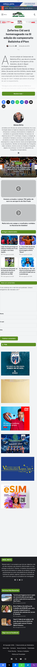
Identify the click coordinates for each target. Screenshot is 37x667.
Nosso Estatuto (21, 648)
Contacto (13, 648)
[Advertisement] (18, 535)
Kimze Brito (12, 46)
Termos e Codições (23, 651)
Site (1, 330)
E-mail (2, 321)
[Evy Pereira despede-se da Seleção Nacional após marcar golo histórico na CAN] (9, 262)
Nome (2, 313)
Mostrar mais (18, 93)
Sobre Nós (6, 648)
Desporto (18, 27)
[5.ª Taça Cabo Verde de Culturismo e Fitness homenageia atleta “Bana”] (27, 240)
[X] (17, 580)
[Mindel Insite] (18, 14)
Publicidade (31, 648)
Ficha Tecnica (12, 651)
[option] (18, 167)
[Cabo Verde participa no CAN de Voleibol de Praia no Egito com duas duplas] (9, 240)
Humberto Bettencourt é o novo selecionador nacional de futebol (18, 169)
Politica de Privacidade (18, 654)
